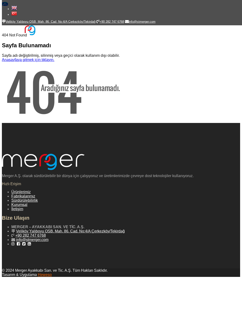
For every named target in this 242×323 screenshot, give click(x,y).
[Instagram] (13, 244)
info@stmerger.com (32, 240)
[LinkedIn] (30, 244)
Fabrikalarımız (23, 196)
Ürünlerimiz (21, 192)
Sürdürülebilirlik (24, 200)
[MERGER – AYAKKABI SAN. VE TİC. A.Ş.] (27, 34)
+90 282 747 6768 (30, 235)
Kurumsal (19, 205)
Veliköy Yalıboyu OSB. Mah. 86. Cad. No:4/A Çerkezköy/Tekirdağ (70, 231)
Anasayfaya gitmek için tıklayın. (28, 60)
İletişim (17, 209)
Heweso (45, 275)
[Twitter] (24, 244)
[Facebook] (19, 244)
